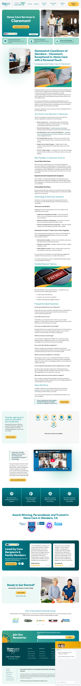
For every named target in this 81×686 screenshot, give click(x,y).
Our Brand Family (54, 655)
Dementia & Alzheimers (32, 658)
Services (30, 4)
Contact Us (53, 658)
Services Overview (31, 651)
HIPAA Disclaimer (9, 672)
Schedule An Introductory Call (21, 27)
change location (23, 3)
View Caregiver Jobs (21, 596)
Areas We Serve (44, 3)
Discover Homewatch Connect (18, 479)
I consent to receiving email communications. (47, 639)
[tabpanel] (15, 620)
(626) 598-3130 (19, 4)
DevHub (12, 679)
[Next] (42, 624)
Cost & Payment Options (43, 658)
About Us (53, 651)
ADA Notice (8, 670)
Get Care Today (64, 401)
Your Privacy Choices (10, 678)
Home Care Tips (42, 653)
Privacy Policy (8, 674)
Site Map (7, 668)
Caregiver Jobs (33, 34)
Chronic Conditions (31, 655)
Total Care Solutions (31, 653)
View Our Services (11, 437)
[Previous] (38, 624)
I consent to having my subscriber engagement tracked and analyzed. (51, 641)
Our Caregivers (42, 651)
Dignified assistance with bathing (59, 128)
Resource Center (42, 655)
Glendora (37, 390)
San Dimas (47, 390)
